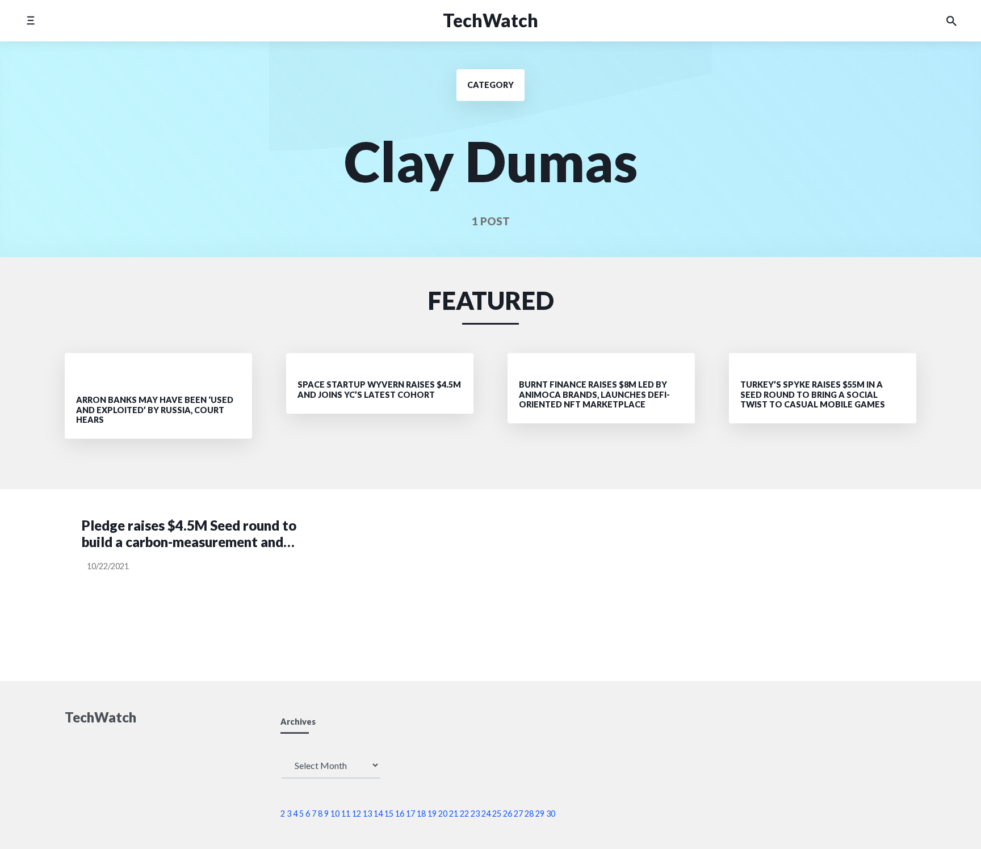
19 (432, 813)
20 (442, 813)
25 (496, 813)
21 (453, 813)
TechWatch (490, 20)
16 (399, 813)
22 (464, 813)
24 (486, 813)
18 (421, 813)
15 (388, 813)
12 (356, 813)
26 (507, 813)
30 (550, 813)
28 (529, 813)
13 (367, 813)
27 (518, 813)
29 (539, 813)
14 (378, 813)
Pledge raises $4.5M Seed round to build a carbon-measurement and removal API (189, 534)
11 (345, 813)
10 (334, 813)
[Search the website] (951, 21)
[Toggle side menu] (30, 20)
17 (410, 813)
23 (475, 813)
